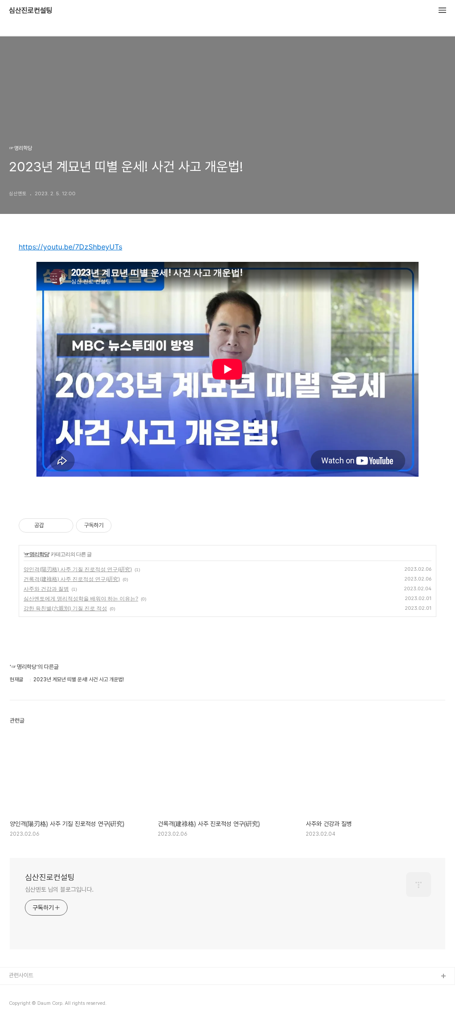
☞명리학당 (36, 554)
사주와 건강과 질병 (46, 588)
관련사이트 (21, 975)
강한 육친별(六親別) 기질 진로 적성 (65, 608)
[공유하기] (52, 525)
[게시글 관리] (63, 525)
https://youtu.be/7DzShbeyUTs (70, 246)
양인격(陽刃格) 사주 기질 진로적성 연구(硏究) (78, 569)
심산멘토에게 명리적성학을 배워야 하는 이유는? (81, 598)
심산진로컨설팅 (30, 11)
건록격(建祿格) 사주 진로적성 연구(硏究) (72, 579)
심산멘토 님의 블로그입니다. (59, 889)
